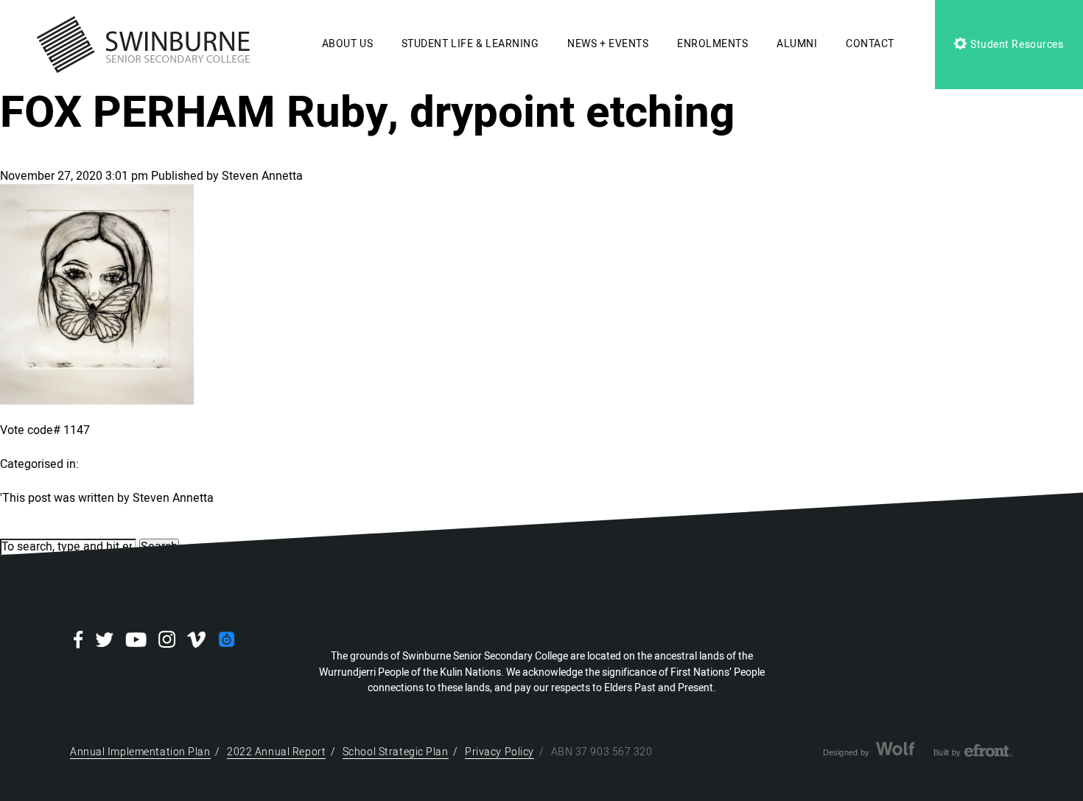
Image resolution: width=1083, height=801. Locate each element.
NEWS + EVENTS (607, 44)
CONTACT (870, 44)
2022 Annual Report (276, 752)
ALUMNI (797, 44)
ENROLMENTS (713, 44)
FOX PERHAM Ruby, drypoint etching (367, 112)
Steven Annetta (262, 176)
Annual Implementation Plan (140, 752)
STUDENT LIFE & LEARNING (470, 44)
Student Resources (1015, 44)
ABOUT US (347, 44)
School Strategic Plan (396, 752)
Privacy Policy (499, 752)
